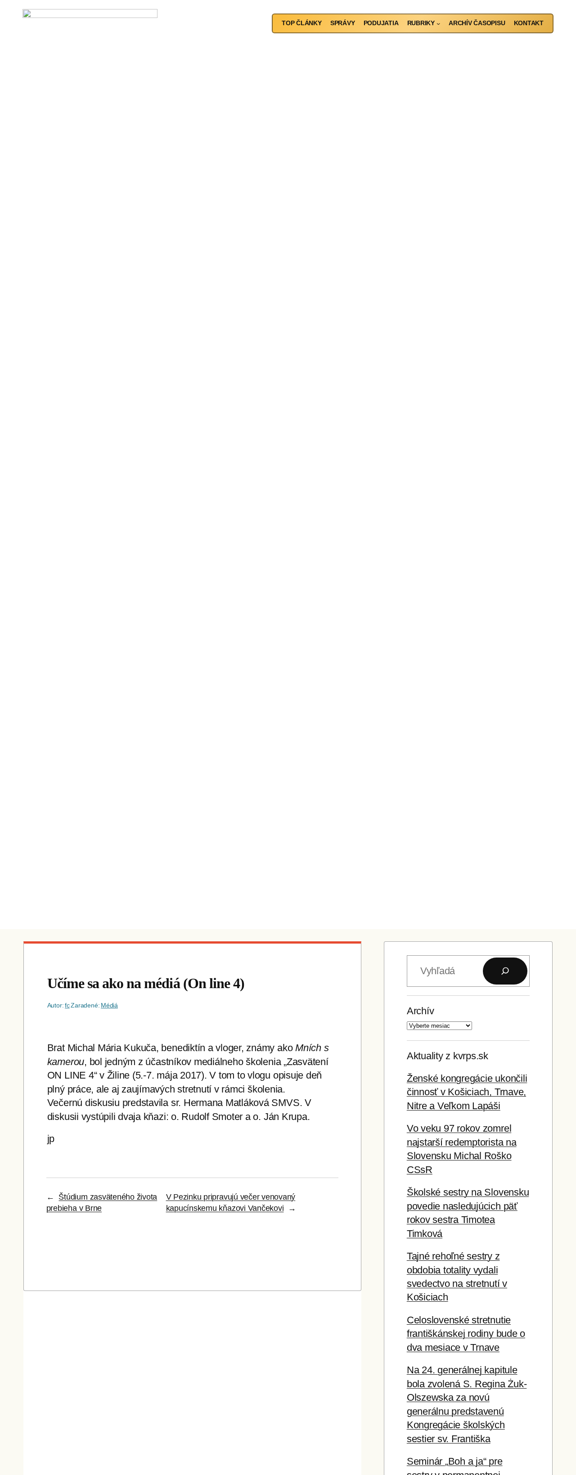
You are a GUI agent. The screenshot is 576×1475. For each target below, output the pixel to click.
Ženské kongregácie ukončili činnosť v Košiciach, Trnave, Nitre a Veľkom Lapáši (467, 1092)
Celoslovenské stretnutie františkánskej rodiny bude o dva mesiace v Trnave (466, 1333)
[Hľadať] (505, 971)
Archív (420, 1010)
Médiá (109, 1005)
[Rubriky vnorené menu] (438, 23)
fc (67, 1005)
